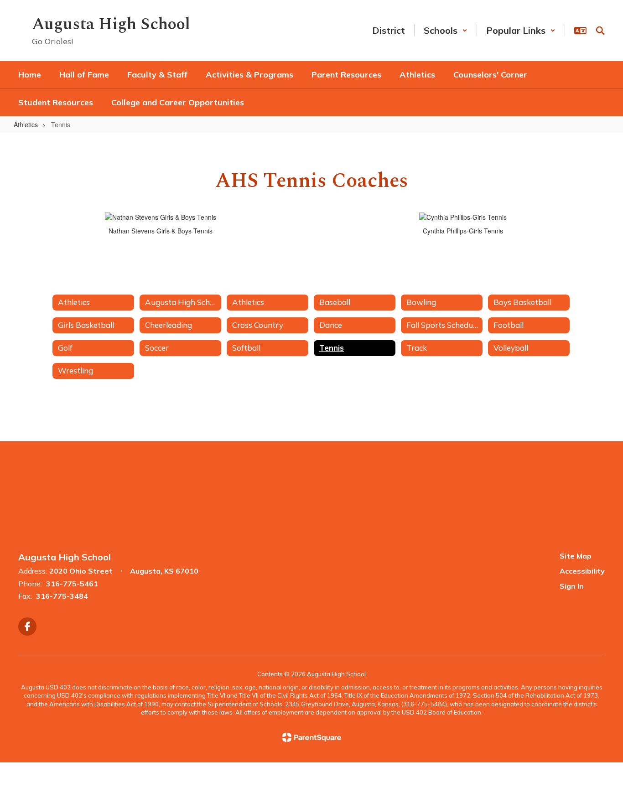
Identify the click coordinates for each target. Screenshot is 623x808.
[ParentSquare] (311, 737)
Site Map (576, 555)
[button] (445, 30)
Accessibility (582, 570)
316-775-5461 (72, 583)
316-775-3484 (62, 596)
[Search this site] (600, 30)
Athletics (26, 124)
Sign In (572, 585)
